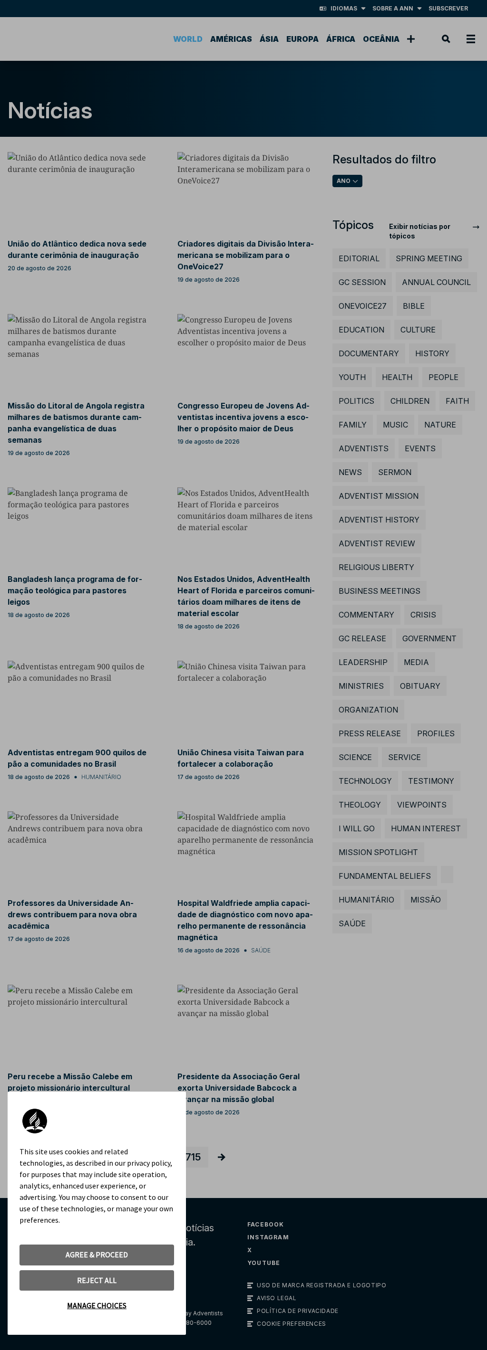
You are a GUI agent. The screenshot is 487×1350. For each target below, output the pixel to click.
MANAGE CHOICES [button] (97, 1305)
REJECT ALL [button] (97, 1280)
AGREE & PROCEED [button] (97, 1254)
